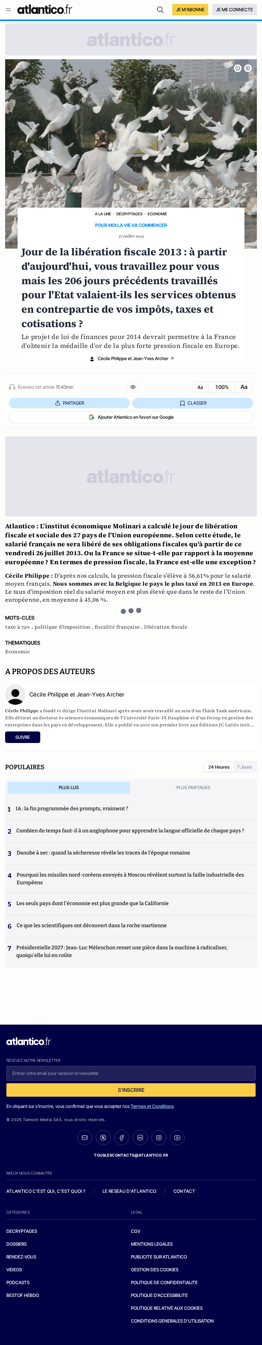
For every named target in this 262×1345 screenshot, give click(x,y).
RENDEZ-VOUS (21, 1256)
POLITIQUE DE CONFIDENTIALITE (164, 1282)
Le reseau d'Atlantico (129, 1191)
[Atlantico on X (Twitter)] (103, 1137)
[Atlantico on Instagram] (158, 1137)
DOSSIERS (16, 1244)
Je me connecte (234, 9)
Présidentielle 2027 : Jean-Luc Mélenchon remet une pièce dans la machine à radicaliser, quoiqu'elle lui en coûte (121, 951)
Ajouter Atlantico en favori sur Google (136, 417)
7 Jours (244, 767)
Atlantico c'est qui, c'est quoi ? (46, 1191)
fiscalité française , (119, 627)
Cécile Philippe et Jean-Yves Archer (133, 358)
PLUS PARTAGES (193, 787)
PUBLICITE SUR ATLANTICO (159, 1256)
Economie (157, 213)
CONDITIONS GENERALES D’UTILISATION (172, 1321)
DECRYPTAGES (21, 1231)
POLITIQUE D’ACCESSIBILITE (159, 1295)
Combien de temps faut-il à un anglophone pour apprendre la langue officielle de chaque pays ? (130, 831)
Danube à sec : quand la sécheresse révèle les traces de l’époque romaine (103, 853)
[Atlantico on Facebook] (121, 1137)
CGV (135, 1231)
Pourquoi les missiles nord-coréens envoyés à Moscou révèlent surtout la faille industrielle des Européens (130, 879)
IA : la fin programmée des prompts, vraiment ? (72, 808)
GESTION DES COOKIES (154, 1269)
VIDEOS (14, 1269)
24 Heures (218, 767)
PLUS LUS (69, 787)
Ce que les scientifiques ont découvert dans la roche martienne (92, 925)
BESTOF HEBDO (22, 1295)
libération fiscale (166, 627)
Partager (73, 403)
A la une (103, 213)
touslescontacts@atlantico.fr (131, 1155)
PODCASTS (17, 1282)
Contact (184, 1191)
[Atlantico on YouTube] (177, 1137)
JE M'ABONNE (190, 9)
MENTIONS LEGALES (152, 1244)
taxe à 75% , (20, 627)
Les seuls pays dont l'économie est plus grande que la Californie (92, 903)
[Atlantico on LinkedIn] (140, 1137)
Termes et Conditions (152, 1106)
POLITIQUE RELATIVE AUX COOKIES (167, 1308)
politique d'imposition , (65, 627)
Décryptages (129, 213)
